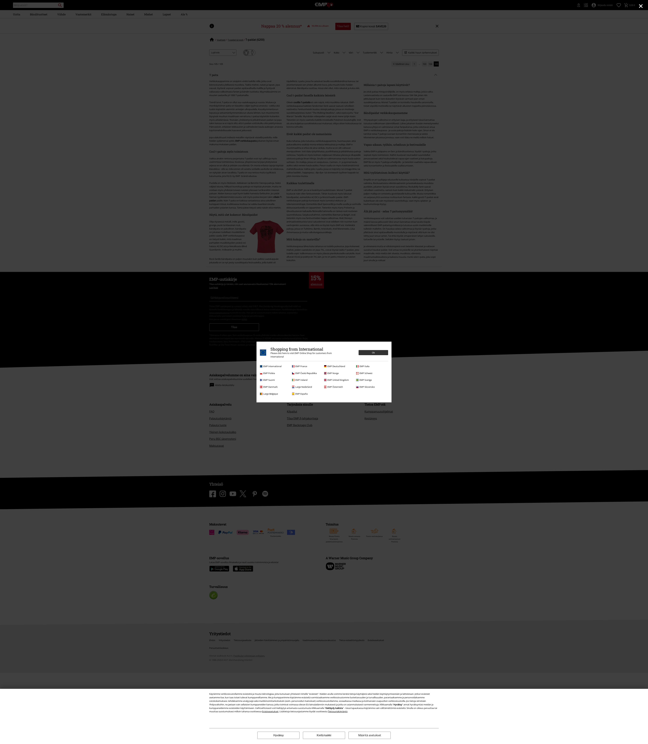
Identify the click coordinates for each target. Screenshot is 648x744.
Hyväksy (278, 735)
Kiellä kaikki (324, 735)
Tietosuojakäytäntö (337, 711)
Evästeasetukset (270, 711)
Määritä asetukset (369, 735)
